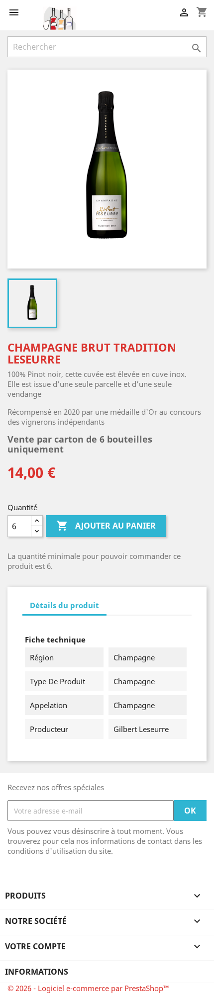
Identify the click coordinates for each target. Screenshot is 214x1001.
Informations (36, 971)
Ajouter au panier (106, 526)
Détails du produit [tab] (64, 605)
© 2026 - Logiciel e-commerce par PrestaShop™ (88, 988)
